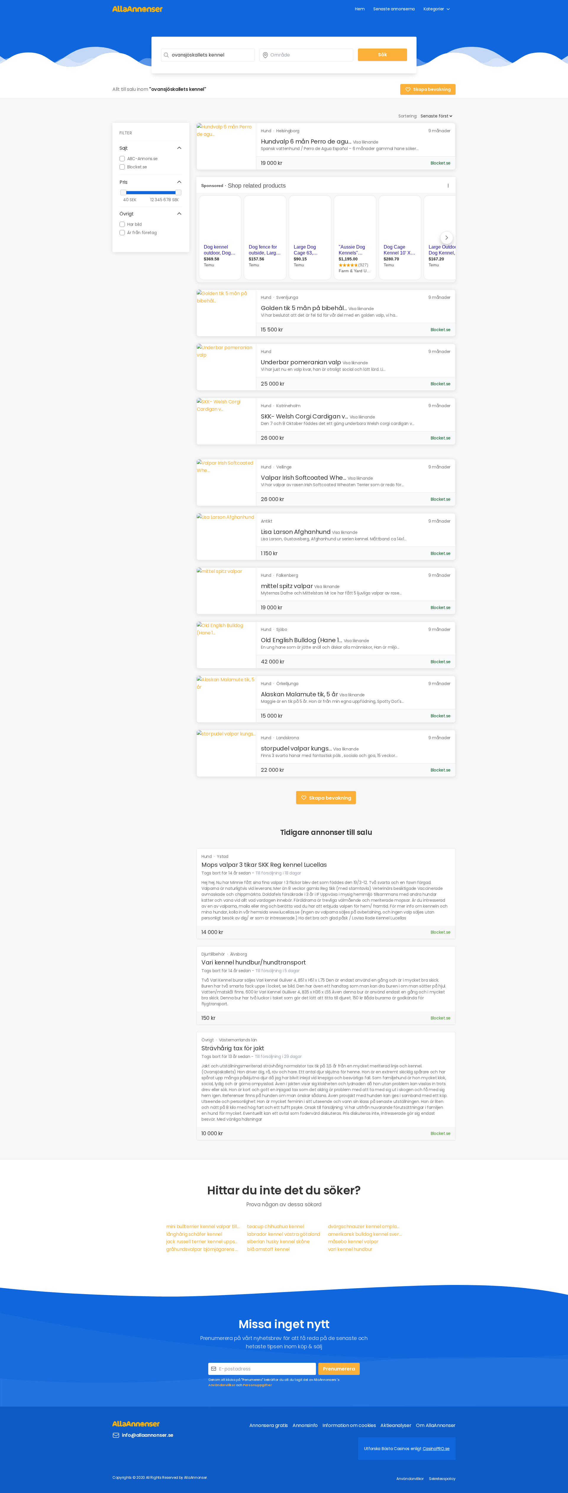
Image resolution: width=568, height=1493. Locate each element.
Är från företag (142, 232)
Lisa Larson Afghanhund (295, 532)
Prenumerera (339, 1368)
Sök (382, 54)
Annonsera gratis (268, 1425)
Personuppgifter (257, 1385)
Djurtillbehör (213, 954)
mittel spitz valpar (287, 586)
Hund (207, 856)
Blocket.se (137, 167)
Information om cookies (349, 1425)
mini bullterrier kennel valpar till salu (203, 1226)
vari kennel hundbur (350, 1249)
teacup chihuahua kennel (275, 1226)
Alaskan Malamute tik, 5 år (299, 694)
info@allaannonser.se (147, 1435)
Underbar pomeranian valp (301, 362)
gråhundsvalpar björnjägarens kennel (203, 1249)
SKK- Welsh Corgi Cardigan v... (304, 416)
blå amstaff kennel (268, 1249)
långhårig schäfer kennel (194, 1234)
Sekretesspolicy (442, 1478)
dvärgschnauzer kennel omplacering (365, 1226)
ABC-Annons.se (142, 158)
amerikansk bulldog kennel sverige (365, 1234)
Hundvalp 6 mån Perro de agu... (306, 141)
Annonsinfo (305, 1425)
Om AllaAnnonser (436, 1425)
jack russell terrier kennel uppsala (203, 1241)
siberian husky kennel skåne (278, 1241)
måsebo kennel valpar (353, 1241)
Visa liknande (365, 142)
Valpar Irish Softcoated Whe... (303, 477)
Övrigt (208, 1040)
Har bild (134, 224)
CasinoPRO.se (436, 1449)
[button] (151, 148)
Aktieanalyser (395, 1425)
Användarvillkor (221, 1385)
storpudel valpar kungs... (296, 748)
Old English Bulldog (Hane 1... (301, 640)
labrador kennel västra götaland (283, 1234)
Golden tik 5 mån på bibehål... (304, 308)
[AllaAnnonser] (137, 9)
